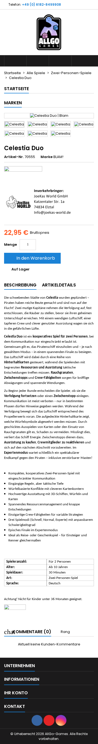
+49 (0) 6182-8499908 (41, 4)
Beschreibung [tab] (20, 285)
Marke (47, 157)
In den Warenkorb (32, 258)
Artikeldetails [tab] (59, 285)
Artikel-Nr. (14, 157)
